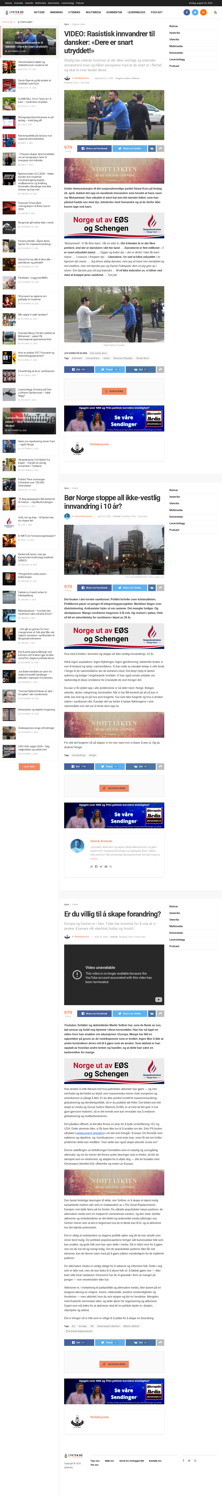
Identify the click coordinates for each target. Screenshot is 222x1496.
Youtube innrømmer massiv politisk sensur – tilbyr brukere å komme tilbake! (27, 421)
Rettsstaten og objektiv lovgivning (36, 709)
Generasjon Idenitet (108, 1326)
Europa (83, 1326)
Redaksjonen (82, 78)
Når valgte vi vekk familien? (33, 314)
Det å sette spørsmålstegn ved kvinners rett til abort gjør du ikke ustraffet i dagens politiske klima (36, 655)
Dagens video (78, 24)
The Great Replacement (79, 1331)
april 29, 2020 (104, 516)
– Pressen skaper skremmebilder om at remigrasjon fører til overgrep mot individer (36, 157)
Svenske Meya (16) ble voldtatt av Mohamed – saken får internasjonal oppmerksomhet (36, 336)
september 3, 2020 (104, 78)
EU (73, 1326)
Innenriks (18, 3)
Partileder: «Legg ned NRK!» (33, 277)
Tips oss (95, 1461)
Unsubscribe (116, 788)
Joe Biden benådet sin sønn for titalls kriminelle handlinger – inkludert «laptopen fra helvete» (35, 674)
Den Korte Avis (98, 353)
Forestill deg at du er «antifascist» (36, 371)
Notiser (8, 3)
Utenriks (29, 3)
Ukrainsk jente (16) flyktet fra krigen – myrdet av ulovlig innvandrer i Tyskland (34, 462)
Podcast (80, 3)
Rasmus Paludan (123, 358)
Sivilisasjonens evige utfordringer (36, 728)
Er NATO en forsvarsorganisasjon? (37, 535)
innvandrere (92, 358)
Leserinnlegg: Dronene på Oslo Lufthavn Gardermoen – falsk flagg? (34, 392)
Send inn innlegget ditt (131, 1461)
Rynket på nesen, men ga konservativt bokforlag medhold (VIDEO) (35, 557)
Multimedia (40, 3)
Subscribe (116, 391)
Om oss (95, 1465)
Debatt (75, 488)
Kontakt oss (155, 1461)
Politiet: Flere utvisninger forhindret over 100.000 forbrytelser (31, 482)
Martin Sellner (131, 1326)
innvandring (78, 755)
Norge (92, 755)
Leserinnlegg (67, 3)
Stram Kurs (142, 358)
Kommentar (53, 3)
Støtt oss (109, 1461)
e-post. (94, 858)
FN (92, 1326)
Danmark (77, 358)
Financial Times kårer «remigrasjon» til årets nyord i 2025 (34, 206)
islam (106, 358)
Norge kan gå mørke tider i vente (36, 222)
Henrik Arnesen (83, 516)
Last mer (29, 767)
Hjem (66, 24)
